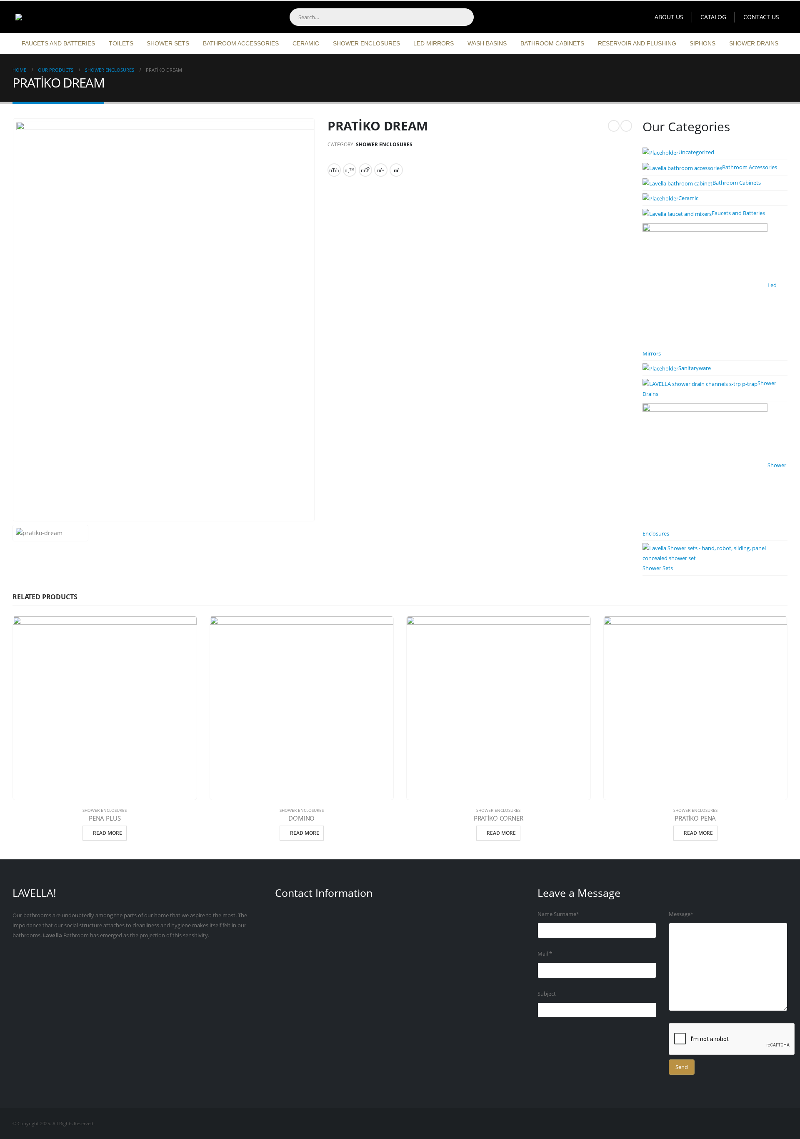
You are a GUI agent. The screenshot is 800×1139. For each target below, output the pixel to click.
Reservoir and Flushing (637, 43)
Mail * (545, 953)
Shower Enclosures (366, 43)
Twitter (349, 170)
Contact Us (761, 17)
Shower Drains (753, 43)
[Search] (464, 17)
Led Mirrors (433, 43)
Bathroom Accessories (241, 43)
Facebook (334, 170)
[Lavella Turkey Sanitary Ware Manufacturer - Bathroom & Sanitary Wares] (64, 17)
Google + (381, 170)
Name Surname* (558, 914)
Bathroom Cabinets (552, 43)
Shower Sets (168, 43)
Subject (547, 993)
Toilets (121, 43)
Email (396, 170)
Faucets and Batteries (58, 43)
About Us (669, 17)
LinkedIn (365, 170)
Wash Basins (487, 43)
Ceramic (305, 43)
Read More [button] (107, 832)
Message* (681, 914)
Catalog (713, 17)
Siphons (702, 43)
